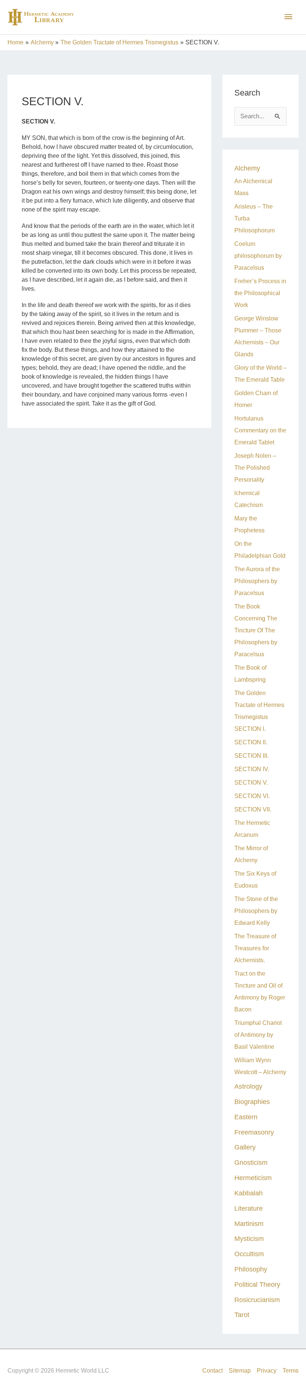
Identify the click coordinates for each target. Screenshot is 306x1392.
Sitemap (240, 1370)
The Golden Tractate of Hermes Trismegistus (259, 705)
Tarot (241, 1315)
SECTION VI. (252, 796)
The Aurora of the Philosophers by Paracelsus (257, 581)
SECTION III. (251, 756)
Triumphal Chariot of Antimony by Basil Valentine (258, 1035)
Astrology (248, 1086)
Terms (290, 1370)
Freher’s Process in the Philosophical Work (260, 293)
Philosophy (250, 1269)
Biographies (252, 1101)
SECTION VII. (252, 809)
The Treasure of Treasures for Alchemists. (255, 948)
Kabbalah (248, 1193)
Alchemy (247, 168)
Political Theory (257, 1284)
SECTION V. (251, 782)
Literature (248, 1208)
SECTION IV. (251, 769)
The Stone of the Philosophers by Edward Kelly (256, 911)
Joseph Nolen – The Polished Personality (255, 468)
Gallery (245, 1147)
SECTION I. (250, 729)
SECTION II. (250, 742)
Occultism (249, 1254)
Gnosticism (251, 1162)
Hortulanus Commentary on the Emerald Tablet (260, 430)
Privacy (267, 1370)
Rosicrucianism (257, 1300)
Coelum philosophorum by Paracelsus (258, 256)
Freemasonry (254, 1132)
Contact (212, 1370)
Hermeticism (253, 1178)
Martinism (248, 1223)
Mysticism (249, 1238)
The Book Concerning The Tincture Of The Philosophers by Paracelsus (255, 630)
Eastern (245, 1117)
